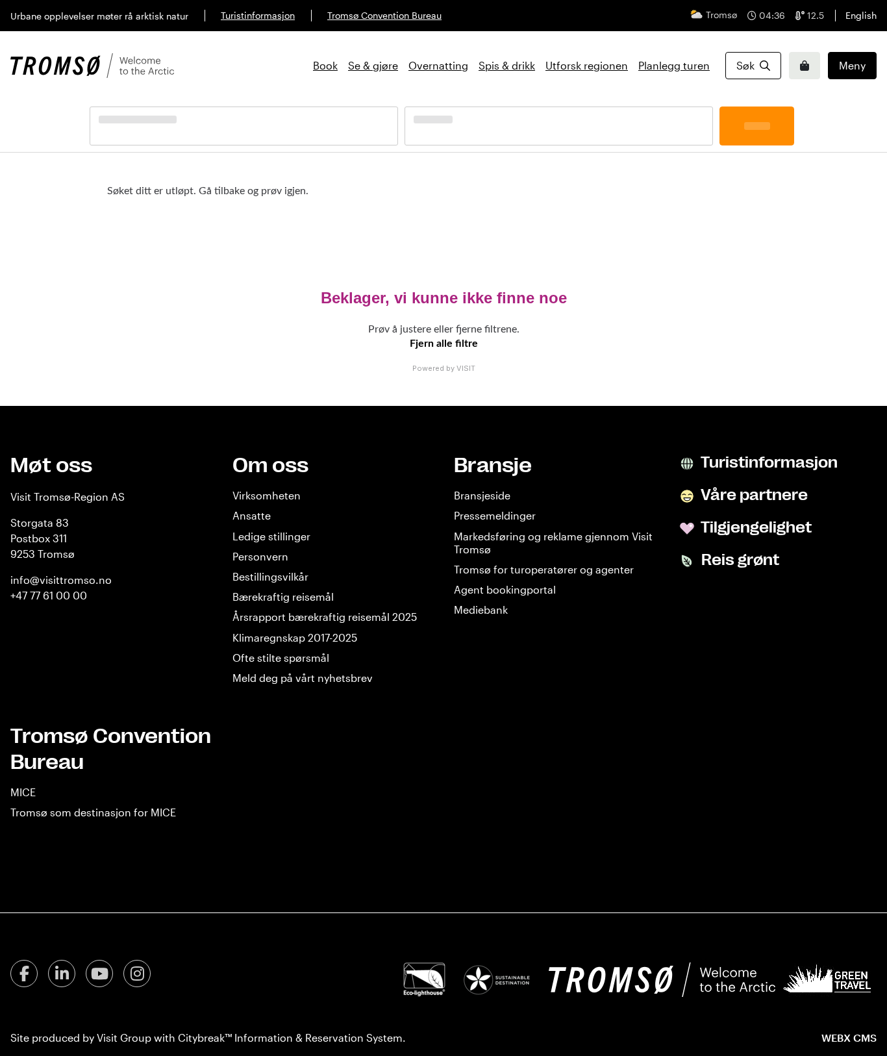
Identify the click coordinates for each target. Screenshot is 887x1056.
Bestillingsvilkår (270, 576)
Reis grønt (738, 560)
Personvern (260, 556)
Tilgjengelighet (755, 527)
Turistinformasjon (258, 15)
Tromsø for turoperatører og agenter (544, 569)
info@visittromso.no (61, 579)
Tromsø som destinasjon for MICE (93, 812)
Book (325, 65)
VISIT (465, 368)
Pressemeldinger (495, 515)
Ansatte (251, 515)
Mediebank (481, 609)
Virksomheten (266, 495)
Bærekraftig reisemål (283, 596)
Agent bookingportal (505, 589)
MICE (23, 792)
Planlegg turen (674, 65)
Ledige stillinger (271, 536)
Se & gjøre (373, 65)
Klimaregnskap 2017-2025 (294, 637)
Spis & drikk (507, 65)
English (861, 15)
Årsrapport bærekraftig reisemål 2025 (324, 616)
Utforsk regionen (586, 65)
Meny (852, 65)
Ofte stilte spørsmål (280, 657)
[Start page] (92, 65)
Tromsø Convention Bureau (384, 15)
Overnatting (438, 65)
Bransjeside (482, 495)
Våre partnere (753, 495)
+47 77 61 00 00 (48, 595)
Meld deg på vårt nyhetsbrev (302, 678)
